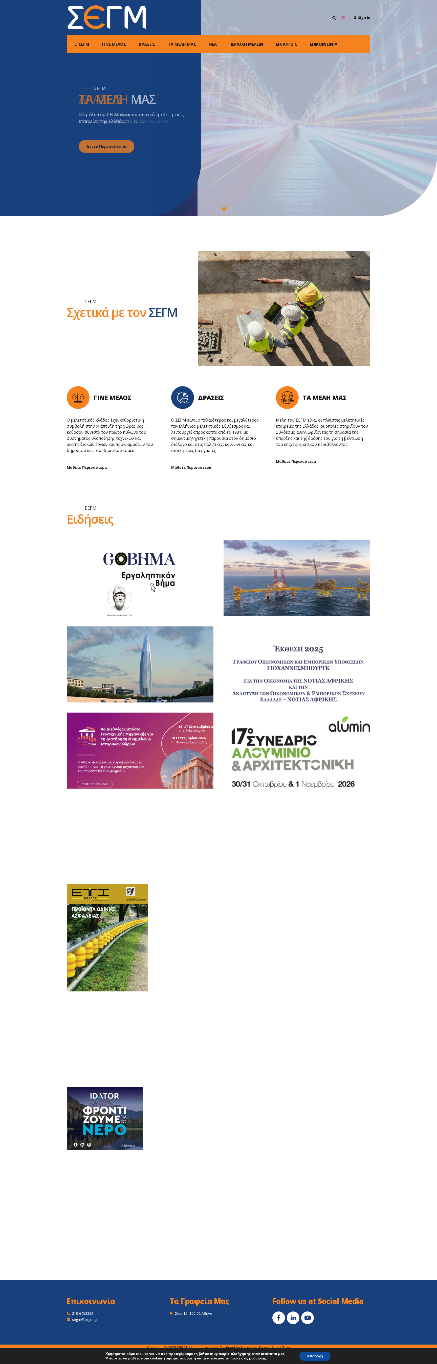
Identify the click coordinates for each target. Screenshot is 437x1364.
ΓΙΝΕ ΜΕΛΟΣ (114, 44)
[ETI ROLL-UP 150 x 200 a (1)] (107, 938)
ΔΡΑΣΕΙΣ (147, 44)
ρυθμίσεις (257, 1358)
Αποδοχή (315, 1356)
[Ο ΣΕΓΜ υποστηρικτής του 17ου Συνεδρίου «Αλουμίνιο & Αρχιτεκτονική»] (302, 756)
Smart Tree (280, 1347)
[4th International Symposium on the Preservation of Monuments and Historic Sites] (145, 756)
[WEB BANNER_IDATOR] (105, 1118)
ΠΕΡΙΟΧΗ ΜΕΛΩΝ (246, 44)
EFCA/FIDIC (286, 44)
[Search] (334, 18)
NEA (213, 44)
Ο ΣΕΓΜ (81, 44)
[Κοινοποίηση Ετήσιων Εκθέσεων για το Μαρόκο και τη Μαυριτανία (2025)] (145, 669)
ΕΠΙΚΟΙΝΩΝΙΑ (323, 44)
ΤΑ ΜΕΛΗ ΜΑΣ (182, 44)
